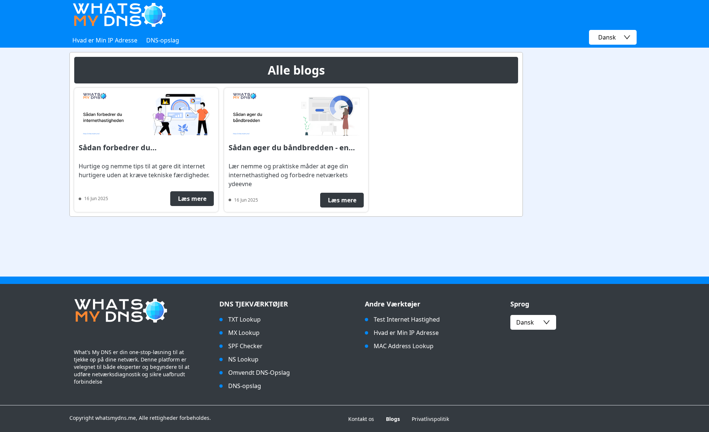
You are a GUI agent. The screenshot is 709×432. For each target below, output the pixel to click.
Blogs (393, 418)
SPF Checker (245, 346)
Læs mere (192, 199)
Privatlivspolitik (430, 418)
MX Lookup (244, 333)
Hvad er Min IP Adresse (104, 40)
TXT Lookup (244, 319)
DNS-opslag (162, 40)
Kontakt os (361, 418)
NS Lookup (243, 359)
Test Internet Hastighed (407, 319)
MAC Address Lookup (404, 346)
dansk (525, 322)
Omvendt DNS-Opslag (259, 372)
